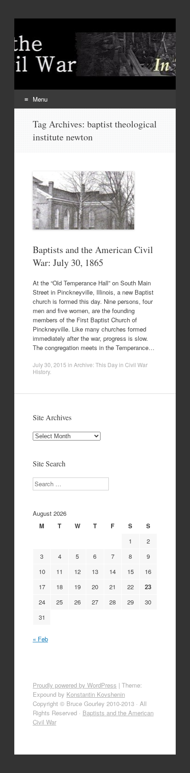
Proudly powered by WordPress (75, 685)
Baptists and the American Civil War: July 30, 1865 (93, 256)
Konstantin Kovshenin (95, 694)
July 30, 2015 (49, 364)
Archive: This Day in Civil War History (90, 368)
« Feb (40, 638)
